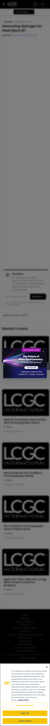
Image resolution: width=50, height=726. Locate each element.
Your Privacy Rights (25, 705)
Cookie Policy (23, 700)
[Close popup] (43, 351)
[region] (25, 694)
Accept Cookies (25, 721)
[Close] (47, 667)
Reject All (25, 713)
